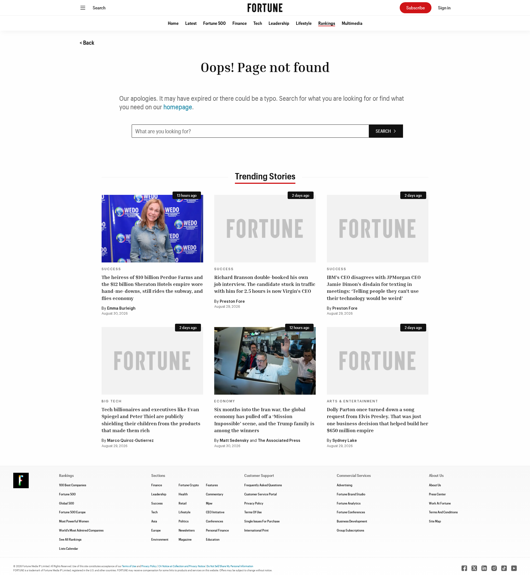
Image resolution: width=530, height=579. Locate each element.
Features (212, 485)
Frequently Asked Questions (263, 485)
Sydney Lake (344, 441)
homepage (177, 107)
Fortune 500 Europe (72, 512)
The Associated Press (279, 441)
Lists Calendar (68, 548)
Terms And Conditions (443, 512)
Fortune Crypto (189, 485)
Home (173, 23)
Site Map (435, 521)
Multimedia (352, 23)
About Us (435, 485)
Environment (159, 539)
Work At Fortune (440, 503)
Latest (191, 23)
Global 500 (66, 503)
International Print (256, 530)
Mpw (209, 503)
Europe (156, 530)
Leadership (279, 23)
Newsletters (187, 530)
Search (99, 7)
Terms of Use (129, 566)
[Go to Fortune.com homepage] (265, 7)
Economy (224, 401)
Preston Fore (232, 302)
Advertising (344, 485)
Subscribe (415, 7)
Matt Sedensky (234, 441)
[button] (173, 23)
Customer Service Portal (260, 494)
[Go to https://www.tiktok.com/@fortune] (504, 568)
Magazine (185, 539)
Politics (184, 521)
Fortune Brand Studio (351, 494)
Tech (257, 23)
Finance (239, 23)
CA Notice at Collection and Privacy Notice (181, 566)
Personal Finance (217, 530)
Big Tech (112, 401)
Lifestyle (304, 23)
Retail (183, 503)
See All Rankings (70, 539)
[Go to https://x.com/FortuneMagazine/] (474, 568)
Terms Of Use (253, 512)
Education (212, 539)
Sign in (444, 7)
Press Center (437, 494)
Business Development (352, 521)
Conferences (214, 521)
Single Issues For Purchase (262, 521)
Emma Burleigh (121, 308)
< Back (87, 42)
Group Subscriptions (350, 530)
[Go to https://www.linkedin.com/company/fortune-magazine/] (484, 568)
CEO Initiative (215, 512)
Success (111, 269)
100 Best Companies (72, 485)
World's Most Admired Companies (81, 530)
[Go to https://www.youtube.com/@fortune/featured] (514, 568)
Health (183, 494)
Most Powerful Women (74, 521)
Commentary (214, 494)
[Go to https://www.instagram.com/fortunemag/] (494, 568)
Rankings (326, 23)
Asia (154, 521)
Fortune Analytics (349, 503)
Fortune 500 (214, 23)
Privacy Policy (253, 503)
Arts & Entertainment (352, 401)
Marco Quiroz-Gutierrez (130, 441)
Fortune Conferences (351, 512)
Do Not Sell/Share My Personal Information (230, 566)
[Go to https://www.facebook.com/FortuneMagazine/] (464, 568)
